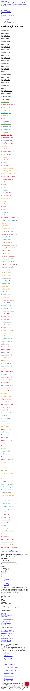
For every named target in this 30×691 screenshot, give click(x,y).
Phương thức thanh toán (7, 633)
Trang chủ (3, 2)
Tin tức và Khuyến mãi (6, 615)
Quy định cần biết (5, 622)
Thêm (25, 2)
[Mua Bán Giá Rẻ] (6, 1)
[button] (15, 32)
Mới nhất (17, 551)
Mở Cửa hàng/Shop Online (7, 631)
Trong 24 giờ (6, 568)
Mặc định (12, 551)
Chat (22, 2)
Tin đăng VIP (6, 560)
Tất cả (4, 571)
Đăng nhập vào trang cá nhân (19, 4)
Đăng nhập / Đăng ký (6, 4)
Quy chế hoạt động (5, 624)
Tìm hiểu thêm (15, 592)
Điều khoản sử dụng (6, 623)
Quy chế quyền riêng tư (7, 638)
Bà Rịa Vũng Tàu (10, 2)
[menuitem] (15, 32)
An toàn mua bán (8, 680)
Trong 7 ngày (6, 570)
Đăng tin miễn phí (5, 10)
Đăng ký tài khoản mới (6, 630)
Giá (21, 551)
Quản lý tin (18, 2)
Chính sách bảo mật (6, 640)
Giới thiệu (3, 613)
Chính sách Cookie (9, 676)
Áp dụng (3, 573)
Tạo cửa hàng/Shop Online (11, 667)
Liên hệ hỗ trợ (4, 616)
